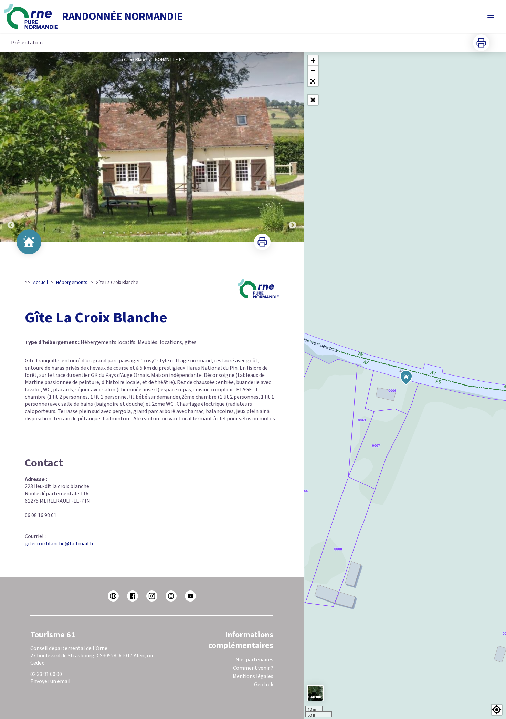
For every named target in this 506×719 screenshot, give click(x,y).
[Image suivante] (293, 147)
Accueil (40, 282)
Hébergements (71, 282)
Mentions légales (253, 676)
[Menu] (491, 15)
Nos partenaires (254, 660)
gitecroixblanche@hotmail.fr (59, 543)
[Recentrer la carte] (313, 100)
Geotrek (263, 684)
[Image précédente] (11, 147)
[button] (313, 81)
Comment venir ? (253, 668)
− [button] (313, 70)
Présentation (27, 43)
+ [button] (313, 60)
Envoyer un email (50, 681)
